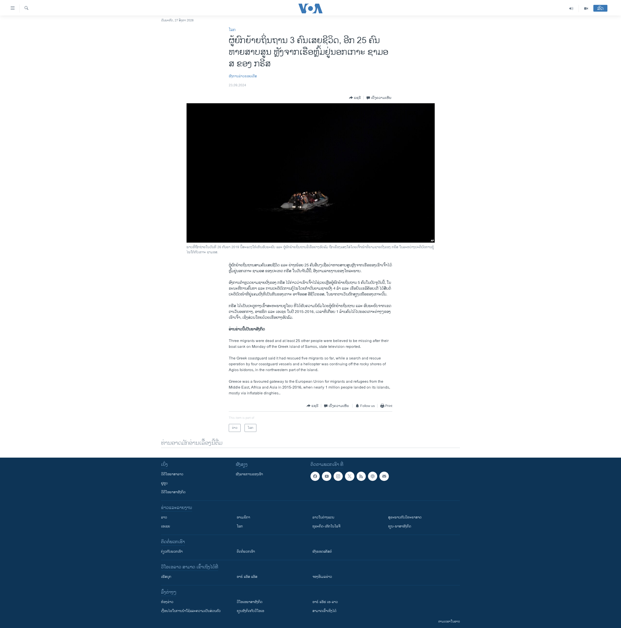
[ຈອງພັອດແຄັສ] (384, 476)
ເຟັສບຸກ (166, 576)
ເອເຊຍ (165, 526)
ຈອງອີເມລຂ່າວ (322, 576)
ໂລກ (232, 30)
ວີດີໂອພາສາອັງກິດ (173, 492)
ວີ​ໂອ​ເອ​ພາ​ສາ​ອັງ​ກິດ (249, 601)
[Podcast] (372, 476)
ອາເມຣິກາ (243, 517)
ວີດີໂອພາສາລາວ (172, 474)
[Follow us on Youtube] (326, 476)
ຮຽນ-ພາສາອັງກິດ (399, 526)
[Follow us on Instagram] (338, 476)
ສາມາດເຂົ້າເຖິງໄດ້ (324, 610)
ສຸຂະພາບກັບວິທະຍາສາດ (405, 517)
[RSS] (361, 476)
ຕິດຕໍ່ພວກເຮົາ (246, 551)
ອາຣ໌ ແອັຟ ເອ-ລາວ (325, 601)
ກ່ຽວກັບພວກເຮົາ (172, 551)
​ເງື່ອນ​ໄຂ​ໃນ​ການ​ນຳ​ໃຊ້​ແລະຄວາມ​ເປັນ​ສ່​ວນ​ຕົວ (191, 610)
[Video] (586, 8)
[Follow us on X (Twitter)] (349, 476)
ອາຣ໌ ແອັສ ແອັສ (247, 576)
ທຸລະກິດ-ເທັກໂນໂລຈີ (326, 526)
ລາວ (164, 517)
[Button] (355, 98)
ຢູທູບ (164, 483)
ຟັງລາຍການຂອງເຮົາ (249, 474)
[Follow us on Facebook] (315, 476)
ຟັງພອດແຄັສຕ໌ (322, 551)
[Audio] (571, 8)
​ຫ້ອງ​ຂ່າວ (167, 601)
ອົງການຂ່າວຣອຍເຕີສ (243, 76)
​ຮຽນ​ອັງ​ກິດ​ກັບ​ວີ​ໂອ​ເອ (250, 610)
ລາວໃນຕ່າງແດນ (323, 517)
